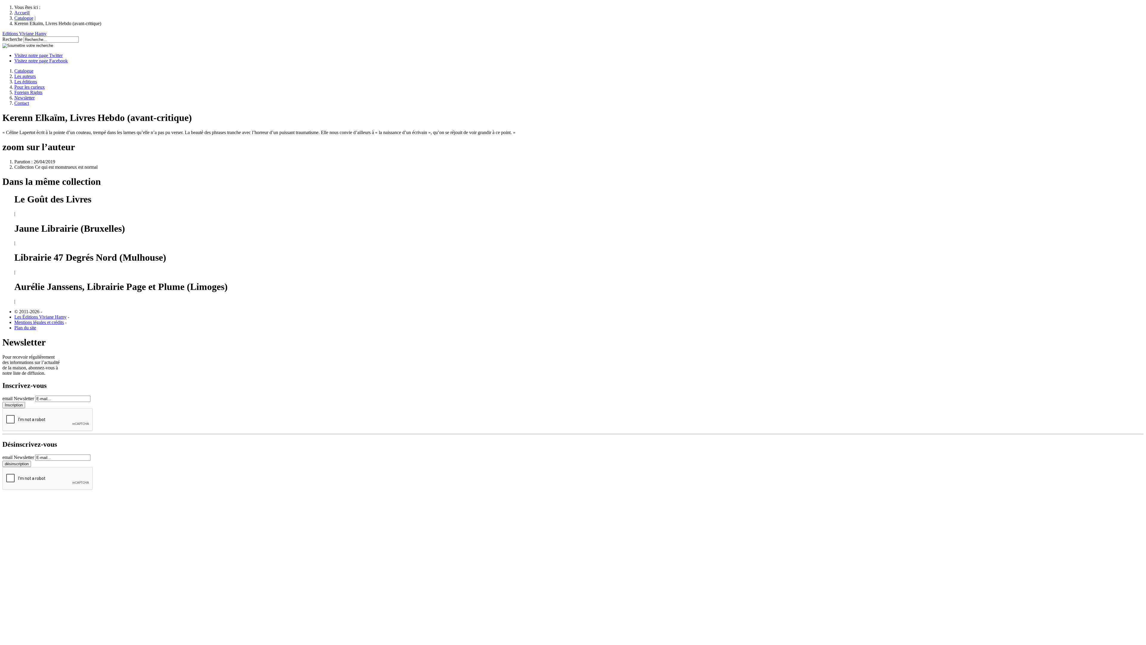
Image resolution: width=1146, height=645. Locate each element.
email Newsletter (18, 398)
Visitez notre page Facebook (41, 60)
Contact (21, 103)
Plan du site (25, 327)
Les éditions (25, 81)
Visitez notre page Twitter (38, 55)
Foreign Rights (28, 92)
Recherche (12, 39)
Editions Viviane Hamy (24, 33)
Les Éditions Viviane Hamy (40, 317)
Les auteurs (25, 76)
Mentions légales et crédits (39, 322)
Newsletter (24, 97)
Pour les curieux (29, 87)
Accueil (21, 12)
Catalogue (23, 18)
